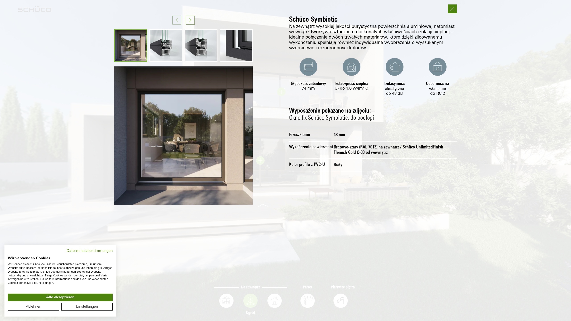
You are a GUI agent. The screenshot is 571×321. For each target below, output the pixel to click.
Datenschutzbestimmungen (90, 251)
